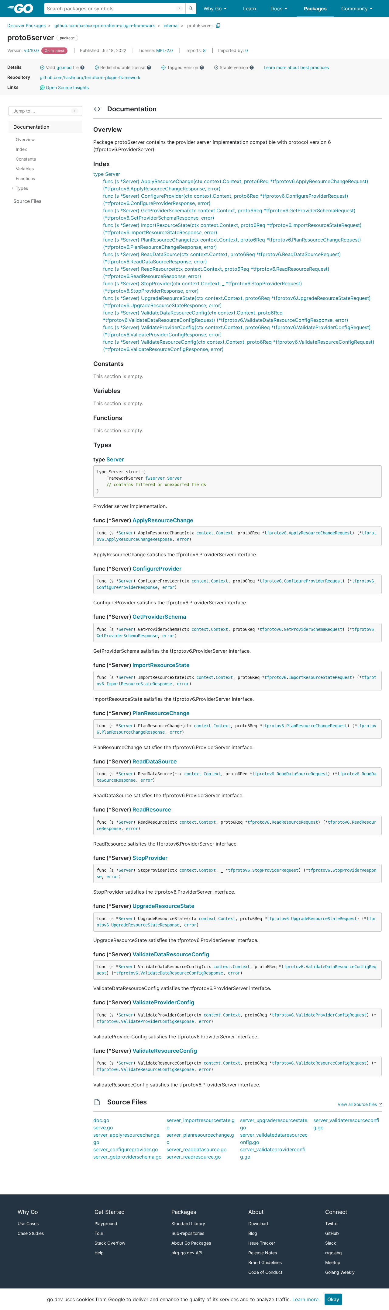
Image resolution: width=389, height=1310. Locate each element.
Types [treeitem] (22, 188)
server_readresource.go (194, 1157)
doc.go (101, 1120)
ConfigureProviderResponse (127, 587)
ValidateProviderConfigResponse (157, 1021)
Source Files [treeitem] (27, 201)
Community (354, 8)
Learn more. (306, 1299)
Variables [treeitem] (25, 168)
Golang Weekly (340, 1272)
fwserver (155, 478)
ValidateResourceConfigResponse (157, 1069)
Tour (99, 1233)
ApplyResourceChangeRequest (320, 532)
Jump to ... (24, 111)
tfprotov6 (275, 532)
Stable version (234, 67)
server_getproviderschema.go (127, 1157)
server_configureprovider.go (125, 1149)
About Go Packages (191, 1243)
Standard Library (188, 1223)
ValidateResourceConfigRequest (331, 1063)
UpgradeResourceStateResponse (145, 925)
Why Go (213, 8)
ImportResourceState (161, 665)
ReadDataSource (155, 761)
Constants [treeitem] (26, 159)
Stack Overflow (110, 1243)
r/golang (333, 1252)
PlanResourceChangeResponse (133, 732)
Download (258, 1223)
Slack (330, 1243)
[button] (42, 67)
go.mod (64, 67)
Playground (106, 1223)
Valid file (62, 67)
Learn (249, 8)
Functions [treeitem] (25, 178)
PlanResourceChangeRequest (316, 725)
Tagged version (182, 67)
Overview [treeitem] (25, 139)
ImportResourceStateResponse (139, 683)
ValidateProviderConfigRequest (331, 1015)
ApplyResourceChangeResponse (139, 539)
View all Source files (357, 1104)
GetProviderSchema (159, 616)
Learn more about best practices (296, 67)
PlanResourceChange (161, 713)
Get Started (110, 1212)
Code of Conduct (265, 1272)
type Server (106, 174)
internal (171, 25)
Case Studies (31, 1233)
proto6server (200, 25)
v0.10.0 (23, 50)
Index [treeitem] (21, 149)
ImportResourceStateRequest (320, 677)
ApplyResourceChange (163, 520)
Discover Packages (26, 25)
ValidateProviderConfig (163, 1002)
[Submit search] (190, 8)
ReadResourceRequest (295, 822)
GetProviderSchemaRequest (313, 629)
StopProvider (150, 858)
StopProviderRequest (275, 870)
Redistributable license (122, 67)
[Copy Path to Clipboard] (218, 25)
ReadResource (152, 809)
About (256, 1212)
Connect (336, 1212)
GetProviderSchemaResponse (127, 635)
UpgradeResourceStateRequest (324, 918)
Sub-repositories (187, 1233)
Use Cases (28, 1223)
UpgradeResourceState (163, 906)
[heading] (25, 8)
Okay (333, 1299)
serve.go (103, 1127)
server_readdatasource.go (197, 1149)
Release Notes (262, 1252)
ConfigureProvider (157, 568)
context (204, 532)
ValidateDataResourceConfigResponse (181, 973)
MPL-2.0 (164, 50)
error (183, 539)
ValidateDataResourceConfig (171, 954)
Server (115, 459)
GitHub (332, 1233)
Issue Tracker (261, 1243)
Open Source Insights (67, 87)
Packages (315, 8)
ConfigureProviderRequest (313, 581)
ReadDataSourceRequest (302, 773)
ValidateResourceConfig (165, 1051)
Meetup (332, 1262)
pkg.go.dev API (186, 1252)
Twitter (332, 1223)
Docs (276, 8)
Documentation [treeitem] (31, 127)
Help (99, 1252)
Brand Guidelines (265, 1262)
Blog (252, 1233)
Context (224, 532)
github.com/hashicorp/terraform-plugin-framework (104, 25)
